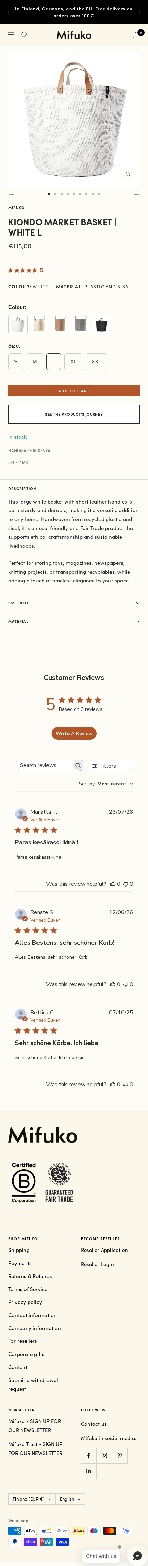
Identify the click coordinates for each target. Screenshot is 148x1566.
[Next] (137, 194)
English (67, 1499)
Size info (18, 602)
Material (18, 621)
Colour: (17, 307)
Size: (14, 346)
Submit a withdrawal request (33, 1384)
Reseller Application (104, 1249)
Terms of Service (27, 1289)
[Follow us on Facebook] (88, 1455)
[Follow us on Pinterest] (119, 1455)
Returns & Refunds (30, 1276)
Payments (20, 1262)
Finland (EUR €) (29, 1499)
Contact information (32, 1314)
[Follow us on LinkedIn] (88, 1471)
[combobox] (106, 783)
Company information (34, 1328)
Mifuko (16, 207)
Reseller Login (97, 1264)
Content (17, 1366)
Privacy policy (25, 1301)
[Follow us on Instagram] (104, 1455)
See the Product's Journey (74, 414)
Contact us (94, 1423)
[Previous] (11, 194)
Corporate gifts (26, 1353)
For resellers (22, 1340)
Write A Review (74, 733)
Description (22, 488)
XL (73, 361)
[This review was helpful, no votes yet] (112, 884)
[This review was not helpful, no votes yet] (125, 884)
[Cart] (136, 35)
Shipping (19, 1249)
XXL (96, 361)
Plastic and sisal (107, 286)
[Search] (24, 35)
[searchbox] (43, 765)
